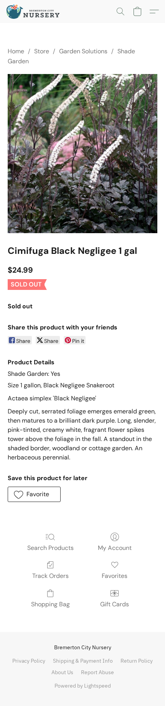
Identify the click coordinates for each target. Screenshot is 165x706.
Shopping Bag (50, 604)
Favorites (114, 576)
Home (16, 51)
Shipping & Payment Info (83, 660)
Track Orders (50, 576)
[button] (34, 11)
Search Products (50, 548)
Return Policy (136, 660)
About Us (62, 672)
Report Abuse (97, 672)
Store (41, 51)
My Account (115, 548)
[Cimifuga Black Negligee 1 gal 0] (82, 153)
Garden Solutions (83, 51)
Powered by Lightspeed (82, 685)
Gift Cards (114, 604)
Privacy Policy (28, 660)
